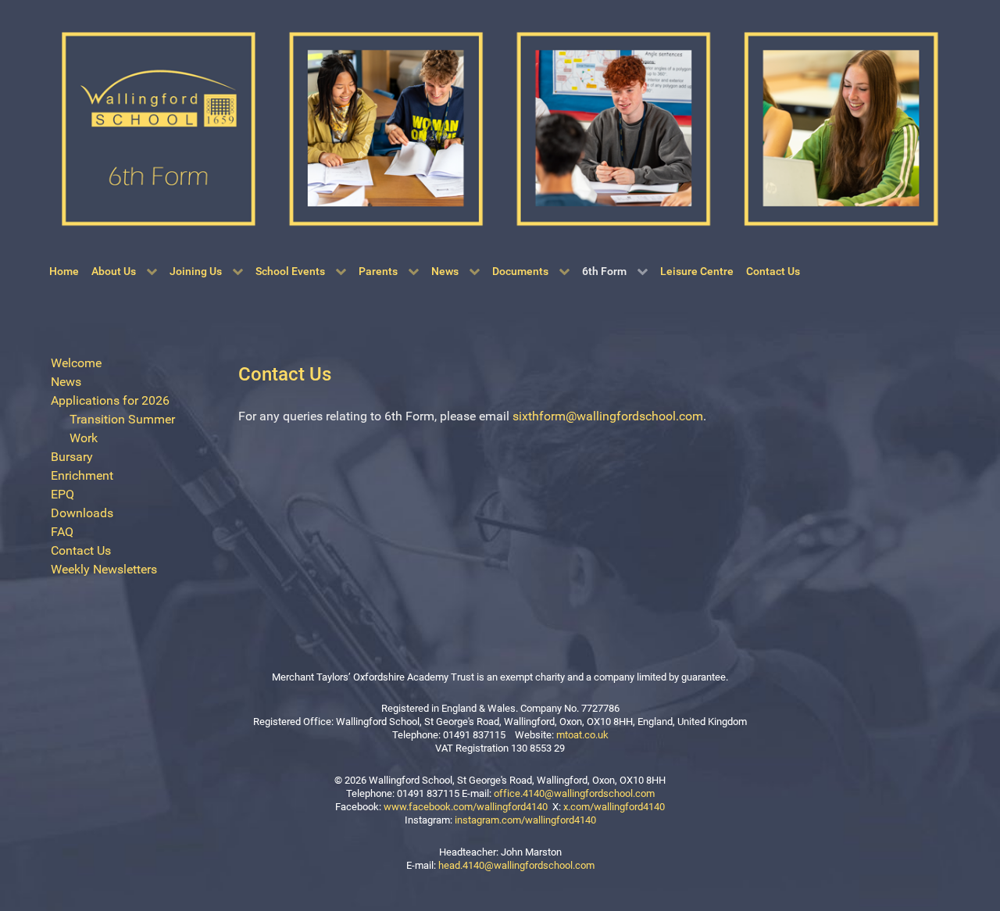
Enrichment (82, 475)
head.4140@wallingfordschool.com (516, 865)
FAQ (62, 531)
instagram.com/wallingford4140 (525, 820)
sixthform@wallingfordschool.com (607, 416)
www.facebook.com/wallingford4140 (466, 807)
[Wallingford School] (500, 127)
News (66, 381)
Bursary (72, 456)
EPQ (62, 494)
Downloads (82, 513)
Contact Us (81, 550)
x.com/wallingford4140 (614, 807)
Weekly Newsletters (104, 569)
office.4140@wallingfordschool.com (574, 793)
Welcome (76, 362)
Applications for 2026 (110, 400)
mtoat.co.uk (582, 735)
